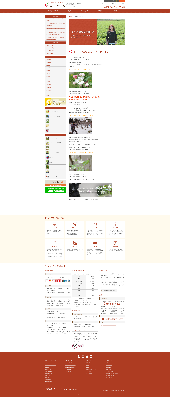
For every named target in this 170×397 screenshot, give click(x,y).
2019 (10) (48, 79)
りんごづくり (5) (50, 45)
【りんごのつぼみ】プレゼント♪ (90, 52)
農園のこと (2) (49, 53)
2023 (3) (48, 67)
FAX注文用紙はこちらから (109, 290)
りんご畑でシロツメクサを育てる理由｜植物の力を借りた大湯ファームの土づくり (55, 33)
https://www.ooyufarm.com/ (108, 325)
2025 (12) (48, 62)
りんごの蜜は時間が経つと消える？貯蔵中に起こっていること (55, 29)
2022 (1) (48, 70)
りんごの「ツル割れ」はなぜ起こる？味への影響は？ (55, 19)
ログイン (122, 1)
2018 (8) (48, 81)
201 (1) (48, 95)
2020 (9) (48, 76)
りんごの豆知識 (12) (50, 47)
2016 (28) (48, 87)
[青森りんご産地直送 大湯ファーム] (55, 6)
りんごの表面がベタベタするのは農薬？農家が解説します (55, 24)
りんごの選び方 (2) (50, 50)
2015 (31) (48, 90)
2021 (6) (48, 73)
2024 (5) (48, 65)
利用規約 (97, 394)
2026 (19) (48, 59)
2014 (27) (48, 92)
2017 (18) (48, 84)
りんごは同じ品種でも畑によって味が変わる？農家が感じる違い (55, 38)
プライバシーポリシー (91, 394)
